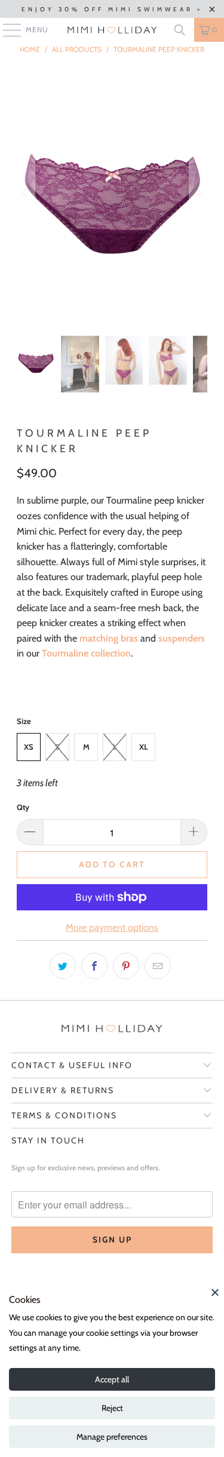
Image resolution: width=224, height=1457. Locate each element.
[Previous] (25, 192)
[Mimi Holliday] (112, 30)
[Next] (198, 192)
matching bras (108, 638)
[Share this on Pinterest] (126, 966)
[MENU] (6, 30)
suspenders (181, 638)
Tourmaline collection (86, 653)
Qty (23, 807)
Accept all (112, 1379)
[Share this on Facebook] (94, 966)
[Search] (179, 30)
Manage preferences (112, 1436)
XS (28, 746)
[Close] (215, 1292)
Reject (112, 1408)
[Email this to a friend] (158, 966)
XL (143, 746)
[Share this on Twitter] (63, 966)
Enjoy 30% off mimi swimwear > (112, 9)
